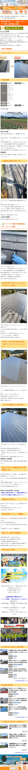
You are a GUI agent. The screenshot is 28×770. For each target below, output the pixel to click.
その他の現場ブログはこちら (21, 752)
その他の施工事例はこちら (21, 680)
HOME (2, 16)
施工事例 (7, 16)
